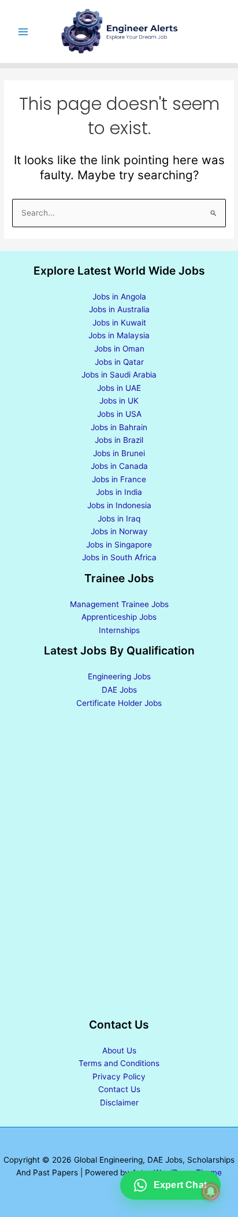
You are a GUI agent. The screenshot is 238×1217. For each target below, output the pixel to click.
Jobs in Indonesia (119, 505)
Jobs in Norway (119, 531)
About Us (119, 1050)
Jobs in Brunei (119, 453)
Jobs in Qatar (119, 362)
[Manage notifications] (211, 1191)
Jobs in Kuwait (119, 322)
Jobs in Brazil (119, 440)
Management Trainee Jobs (119, 604)
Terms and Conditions (119, 1063)
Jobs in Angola (119, 296)
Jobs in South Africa (119, 557)
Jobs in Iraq (119, 518)
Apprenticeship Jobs (119, 617)
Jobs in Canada (119, 466)
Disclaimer (119, 1102)
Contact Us (119, 1089)
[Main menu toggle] (23, 31)
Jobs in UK (119, 400)
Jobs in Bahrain (119, 427)
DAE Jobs (119, 689)
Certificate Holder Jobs (119, 703)
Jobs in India (119, 492)
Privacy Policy (119, 1076)
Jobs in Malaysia (119, 335)
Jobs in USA (119, 414)
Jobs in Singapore (119, 544)
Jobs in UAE (119, 388)
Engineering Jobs (119, 676)
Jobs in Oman (119, 348)
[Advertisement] (119, 864)
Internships (119, 630)
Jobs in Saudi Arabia (119, 374)
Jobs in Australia (119, 309)
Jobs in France (119, 479)
